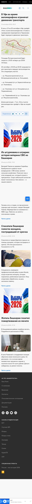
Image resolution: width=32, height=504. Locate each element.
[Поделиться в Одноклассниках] (19, 113)
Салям (4, 448)
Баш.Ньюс (5, 381)
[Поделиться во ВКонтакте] (16, 113)
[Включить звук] (27, 199)
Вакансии (5, 390)
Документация (6, 403)
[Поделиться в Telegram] (22, 113)
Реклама (5, 407)
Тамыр (4, 444)
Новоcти (4, 2)
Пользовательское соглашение (12, 398)
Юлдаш (25, 2)
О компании (6, 386)
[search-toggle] (23, 8)
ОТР (3, 457)
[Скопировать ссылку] (26, 113)
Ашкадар (5, 440)
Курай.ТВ (5, 453)
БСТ (10, 2)
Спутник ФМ (17, 2)
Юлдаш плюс (6, 436)
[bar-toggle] (28, 8)
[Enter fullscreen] (30, 501)
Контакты (5, 394)
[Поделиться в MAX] (12, 113)
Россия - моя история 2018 (11, 467)
